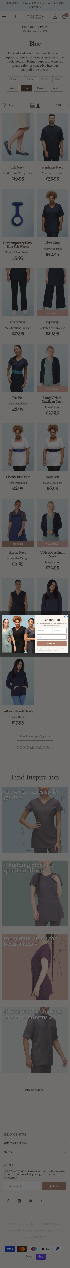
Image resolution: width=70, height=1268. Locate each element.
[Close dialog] (66, 617)
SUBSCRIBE (51, 644)
